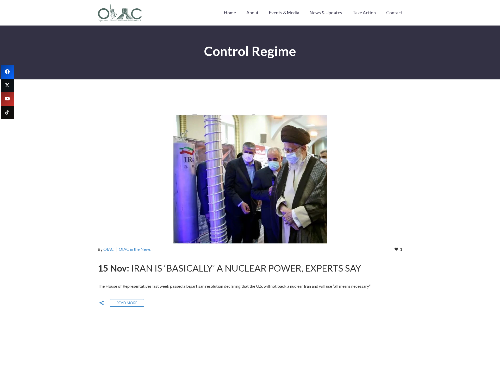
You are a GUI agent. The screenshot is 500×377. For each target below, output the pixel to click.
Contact (394, 12)
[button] (101, 303)
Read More (127, 302)
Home (230, 12)
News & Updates (326, 12)
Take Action (364, 12)
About (252, 12)
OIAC (108, 249)
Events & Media (284, 12)
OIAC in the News (135, 249)
